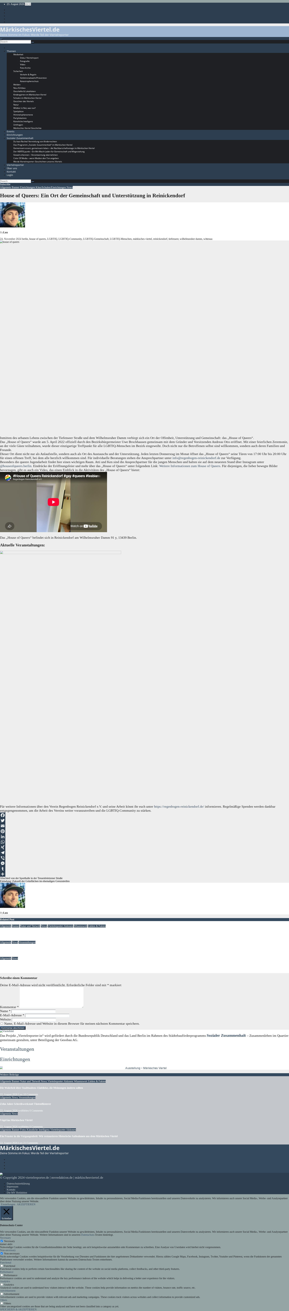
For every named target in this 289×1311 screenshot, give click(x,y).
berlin (25, 238)
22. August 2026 (9, 939)
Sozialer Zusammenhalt (20, 138)
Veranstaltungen (27, 942)
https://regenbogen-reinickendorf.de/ (179, 806)
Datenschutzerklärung (18, 1183)
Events (10, 131)
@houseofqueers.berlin (15, 466)
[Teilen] (144, 874)
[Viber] (144, 858)
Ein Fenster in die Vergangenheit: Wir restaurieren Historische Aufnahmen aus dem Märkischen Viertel (59, 1136)
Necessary (9, 1241)
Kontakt (11, 171)
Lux (5, 232)
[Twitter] (144, 820)
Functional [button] (5, 1262)
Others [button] (3, 1300)
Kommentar (9, 1007)
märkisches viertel (142, 238)
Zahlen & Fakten (97, 926)
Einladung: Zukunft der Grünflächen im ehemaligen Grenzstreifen (35, 881)
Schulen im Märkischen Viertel (27, 98)
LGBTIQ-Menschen (121, 238)
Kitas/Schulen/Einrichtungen (51, 187)
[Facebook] (144, 815)
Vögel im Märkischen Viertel (16, 964)
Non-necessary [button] (8, 1250)
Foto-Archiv (25, 67)
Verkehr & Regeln (28, 74)
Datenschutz (87, 1234)
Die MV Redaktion (17, 1192)
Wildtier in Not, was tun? (24, 108)
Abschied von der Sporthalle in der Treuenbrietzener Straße (31, 878)
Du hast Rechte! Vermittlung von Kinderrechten (35, 141)
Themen (11, 51)
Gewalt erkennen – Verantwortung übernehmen (35, 154)
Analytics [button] (5, 1281)
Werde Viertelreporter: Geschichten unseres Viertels (37, 161)
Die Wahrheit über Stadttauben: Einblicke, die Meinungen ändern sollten (41, 932)
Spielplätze (18, 111)
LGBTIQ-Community (70, 238)
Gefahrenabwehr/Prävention (33, 77)
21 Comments (30, 1142)
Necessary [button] (5, 1237)
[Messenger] (144, 863)
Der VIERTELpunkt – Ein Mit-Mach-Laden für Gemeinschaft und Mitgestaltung (49, 151)
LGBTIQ (52, 238)
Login (10, 175)
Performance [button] (6, 1272)
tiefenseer (173, 238)
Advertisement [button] (7, 1290)
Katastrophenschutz (29, 81)
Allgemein (6, 187)
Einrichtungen (15, 134)
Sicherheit (18, 71)
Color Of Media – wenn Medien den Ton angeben (36, 158)
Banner (16, 187)
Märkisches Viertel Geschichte (27, 128)
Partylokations (20, 118)
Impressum (12, 1186)
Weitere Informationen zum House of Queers (189, 466)
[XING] (144, 847)
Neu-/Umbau (19, 88)
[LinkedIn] (144, 836)
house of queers (37, 238)
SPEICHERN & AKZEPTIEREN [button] (18, 1309)
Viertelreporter (15, 165)
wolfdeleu (23, 955)
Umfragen (18, 124)
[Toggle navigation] (1, 39)
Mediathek (18, 54)
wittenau (207, 238)
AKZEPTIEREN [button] (26, 1204)
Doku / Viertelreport (29, 57)
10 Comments (30, 1094)
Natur (16, 104)
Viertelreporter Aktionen (60, 926)
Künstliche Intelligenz (23, 121)
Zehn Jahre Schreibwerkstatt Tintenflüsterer (25, 948)
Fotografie (25, 61)
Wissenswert (80, 926)
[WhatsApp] (144, 842)
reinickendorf (160, 238)
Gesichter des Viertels (23, 101)
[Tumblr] (144, 868)
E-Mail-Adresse (12, 1015)
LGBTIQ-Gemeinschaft (96, 238)
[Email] (144, 826)
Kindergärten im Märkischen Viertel (29, 94)
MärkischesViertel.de (30, 29)
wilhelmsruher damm (191, 238)
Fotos (23, 1129)
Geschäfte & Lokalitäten (24, 91)
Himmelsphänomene (23, 114)
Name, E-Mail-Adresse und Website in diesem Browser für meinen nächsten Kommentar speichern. (72, 1023)
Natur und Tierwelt (30, 926)
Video (22, 64)
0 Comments (36, 1110)
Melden (16, 84)
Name (5, 1011)
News (70, 187)
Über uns (12, 168)
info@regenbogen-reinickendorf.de (196, 458)
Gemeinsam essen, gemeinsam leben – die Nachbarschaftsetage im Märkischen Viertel (54, 148)
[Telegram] (144, 852)
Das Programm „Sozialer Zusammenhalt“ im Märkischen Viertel (42, 144)
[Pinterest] (144, 831)
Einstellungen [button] (8, 1204)
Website (5, 1019)
